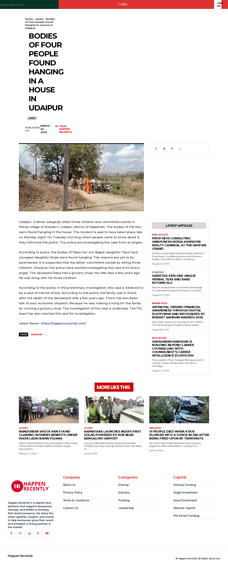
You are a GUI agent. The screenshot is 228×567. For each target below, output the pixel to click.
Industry (155, 428)
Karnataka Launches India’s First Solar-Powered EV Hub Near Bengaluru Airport (112, 435)
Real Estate (160, 234)
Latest (39, 18)
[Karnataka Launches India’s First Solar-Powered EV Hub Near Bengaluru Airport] (114, 409)
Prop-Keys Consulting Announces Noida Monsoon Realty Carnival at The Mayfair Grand (179, 244)
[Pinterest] (172, 148)
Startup (157, 272)
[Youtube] (47, 533)
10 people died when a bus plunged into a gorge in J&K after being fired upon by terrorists (179, 435)
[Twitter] (163, 148)
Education (159, 338)
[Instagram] (20, 533)
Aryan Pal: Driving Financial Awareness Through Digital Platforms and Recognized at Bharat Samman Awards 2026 (178, 312)
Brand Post (160, 303)
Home (29, 18)
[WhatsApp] (180, 148)
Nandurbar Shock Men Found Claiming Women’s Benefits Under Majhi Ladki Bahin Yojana (48, 435)
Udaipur (36, 334)
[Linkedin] (29, 533)
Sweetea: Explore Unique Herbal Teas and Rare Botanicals (174, 279)
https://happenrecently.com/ (63, 323)
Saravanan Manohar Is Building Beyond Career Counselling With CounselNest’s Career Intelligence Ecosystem (173, 348)
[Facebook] (155, 148)
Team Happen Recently (65, 129)
